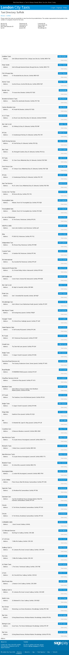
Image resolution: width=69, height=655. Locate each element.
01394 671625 (62, 217)
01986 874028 (62, 268)
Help (65, 8)
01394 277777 (62, 251)
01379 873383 (62, 192)
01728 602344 (62, 488)
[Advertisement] (34, 42)
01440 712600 (62, 293)
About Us (27, 652)
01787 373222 (62, 547)
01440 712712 (62, 285)
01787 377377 (62, 573)
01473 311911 (63, 420)
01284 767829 (62, 149)
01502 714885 (62, 82)
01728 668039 (62, 496)
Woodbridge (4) (42, 28)
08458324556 (62, 522)
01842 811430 (63, 107)
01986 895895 (62, 56)
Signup (59, 8)
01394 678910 (62, 234)
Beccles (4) (4, 23)
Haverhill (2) (22, 26)
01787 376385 (62, 556)
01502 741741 (62, 437)
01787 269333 (62, 564)
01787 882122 (62, 530)
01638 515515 (62, 158)
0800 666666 (62, 352)
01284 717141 (63, 124)
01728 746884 (62, 615)
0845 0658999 (62, 378)
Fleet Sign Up (41, 652)
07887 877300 (62, 344)
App (33, 652)
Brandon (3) (4, 25)
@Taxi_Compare (33, 646)
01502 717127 (62, 429)
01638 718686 (62, 166)
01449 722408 (62, 386)
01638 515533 (62, 115)
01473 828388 (62, 361)
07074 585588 (62, 446)
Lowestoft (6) (41, 23)
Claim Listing (64, 60)
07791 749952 (62, 336)
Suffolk (9, 15)
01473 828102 (62, 319)
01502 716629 (62, 73)
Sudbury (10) (41, 26)
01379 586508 (62, 200)
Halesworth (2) (23, 25)
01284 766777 (62, 132)
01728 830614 (62, 505)
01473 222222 (62, 327)
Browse (3, 15)
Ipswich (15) (22, 28)
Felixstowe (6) (23, 23)
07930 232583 (62, 259)
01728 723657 (62, 623)
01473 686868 (62, 412)
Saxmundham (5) (42, 25)
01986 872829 (62, 276)
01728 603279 (62, 479)
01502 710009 (62, 65)
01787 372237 (62, 539)
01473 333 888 (62, 302)
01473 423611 (63, 369)
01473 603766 (62, 310)
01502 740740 (62, 471)
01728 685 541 (62, 607)
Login (53, 8)
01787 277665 (62, 598)
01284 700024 (62, 141)
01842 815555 (62, 98)
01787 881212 (63, 581)
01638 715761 (62, 183)
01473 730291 (62, 395)
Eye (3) (2, 28)
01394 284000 (62, 242)
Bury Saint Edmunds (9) (7, 26)
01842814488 (63, 90)
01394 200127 (62, 225)
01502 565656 (62, 463)
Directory (19, 652)
